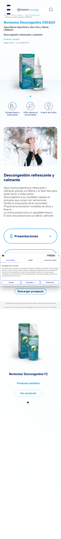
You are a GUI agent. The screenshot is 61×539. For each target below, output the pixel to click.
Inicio (5, 15)
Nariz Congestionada (32, 15)
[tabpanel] (30, 70)
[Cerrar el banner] (58, 255)
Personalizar (29, 282)
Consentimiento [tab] (10, 260)
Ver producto (28, 393)
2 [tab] (31, 402)
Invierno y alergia (16, 15)
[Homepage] (28, 9)
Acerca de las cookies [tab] (50, 260)
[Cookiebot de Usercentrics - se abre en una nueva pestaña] (48, 255)
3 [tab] (34, 402)
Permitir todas (50, 282)
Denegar (11, 282)
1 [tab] (30, 96)
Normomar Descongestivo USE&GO (18, 17)
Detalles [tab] (30, 260)
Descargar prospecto (30, 291)
